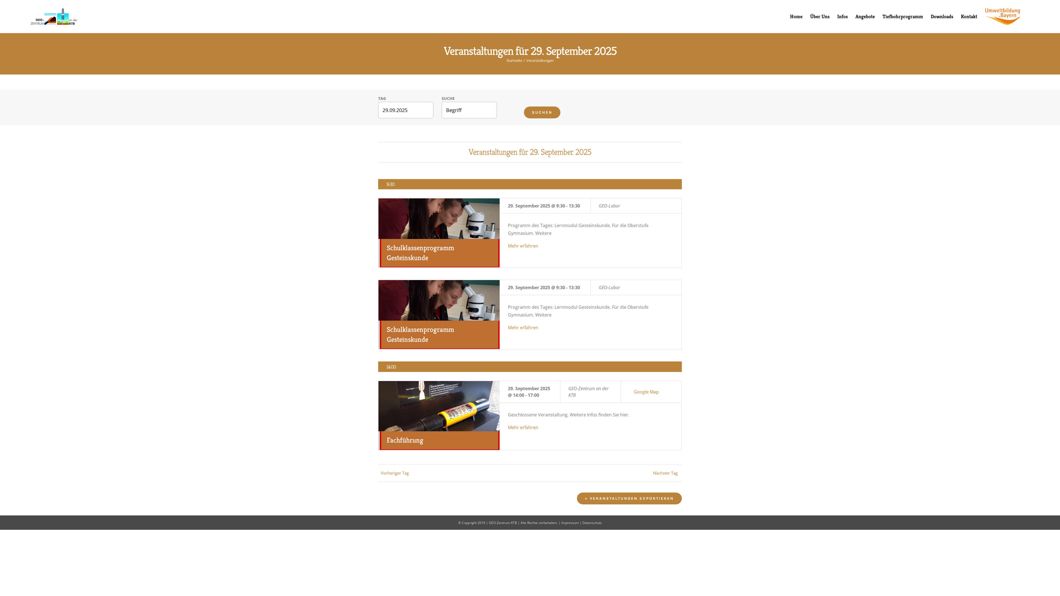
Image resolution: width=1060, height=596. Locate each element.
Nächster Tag (665, 473)
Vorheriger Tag (395, 473)
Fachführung (405, 440)
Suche (448, 98)
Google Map (646, 392)
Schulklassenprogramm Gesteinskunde (420, 252)
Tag (382, 98)
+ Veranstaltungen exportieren (629, 498)
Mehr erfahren (523, 246)
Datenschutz (592, 522)
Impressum (570, 522)
